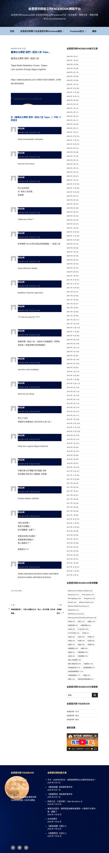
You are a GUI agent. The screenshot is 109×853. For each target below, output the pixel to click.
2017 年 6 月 (71, 495)
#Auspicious (73, 594)
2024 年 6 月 (71, 160)
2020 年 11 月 (71, 331)
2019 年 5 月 (71, 403)
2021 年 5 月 (71, 307)
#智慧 (91, 644)
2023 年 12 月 (71, 184)
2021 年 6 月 (71, 304)
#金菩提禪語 (74, 675)
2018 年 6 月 (71, 447)
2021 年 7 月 (71, 300)
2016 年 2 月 (71, 559)
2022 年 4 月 (71, 264)
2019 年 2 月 (71, 415)
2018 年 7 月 (71, 443)
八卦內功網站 (29, 800)
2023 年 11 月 (71, 188)
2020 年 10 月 (71, 335)
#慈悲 (81, 644)
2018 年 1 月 (71, 467)
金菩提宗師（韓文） (73, 719)
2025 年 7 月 (71, 108)
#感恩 (71, 644)
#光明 (71, 629)
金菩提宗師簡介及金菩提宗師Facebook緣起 (41, 31)
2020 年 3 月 (71, 363)
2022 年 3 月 (71, 268)
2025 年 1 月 (71, 132)
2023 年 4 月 (71, 216)
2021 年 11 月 (71, 284)
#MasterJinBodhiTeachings (78, 606)
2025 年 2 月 (71, 128)
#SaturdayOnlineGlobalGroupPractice (82, 617)
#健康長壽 (86, 625)
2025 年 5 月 (71, 116)
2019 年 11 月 (71, 379)
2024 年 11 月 (71, 140)
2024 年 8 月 (71, 152)
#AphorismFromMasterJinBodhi (80, 591)
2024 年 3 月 (71, 172)
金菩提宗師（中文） (73, 711)
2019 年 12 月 (71, 375)
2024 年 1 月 (71, 180)
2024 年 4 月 (71, 168)
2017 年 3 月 (71, 507)
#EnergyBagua (74, 598)
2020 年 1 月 (71, 371)
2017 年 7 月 (71, 491)
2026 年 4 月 (71, 72)
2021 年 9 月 (71, 292)
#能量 (71, 652)
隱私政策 (15, 797)
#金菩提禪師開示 (75, 671)
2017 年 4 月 (71, 503)
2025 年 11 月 (71, 92)
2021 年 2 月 (71, 320)
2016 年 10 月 (71, 527)
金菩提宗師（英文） (73, 715)
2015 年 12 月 (71, 567)
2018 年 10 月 (71, 431)
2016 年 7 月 (71, 539)
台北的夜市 (52, 818)
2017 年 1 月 (71, 515)
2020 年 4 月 (71, 359)
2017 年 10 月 (71, 479)
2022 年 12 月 (71, 232)
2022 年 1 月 (71, 276)
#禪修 (84, 648)
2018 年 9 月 (71, 435)
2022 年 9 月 (71, 244)
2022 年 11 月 (71, 236)
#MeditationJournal (76, 614)
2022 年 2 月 (71, 272)
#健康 (91, 621)
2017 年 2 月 (71, 511)
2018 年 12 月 (71, 423)
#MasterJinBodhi (86, 602)
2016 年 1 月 (71, 563)
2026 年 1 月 (71, 84)
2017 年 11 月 (71, 475)
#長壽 (86, 675)
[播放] (69, 749)
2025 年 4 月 (71, 120)
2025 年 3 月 (71, 124)
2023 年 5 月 (71, 212)
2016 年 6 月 (71, 543)
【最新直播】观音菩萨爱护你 (59, 786)
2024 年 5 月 (71, 164)
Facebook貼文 (77, 31)
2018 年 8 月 (71, 439)
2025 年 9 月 (71, 100)
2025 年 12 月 (71, 88)
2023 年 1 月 (71, 228)
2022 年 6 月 (71, 256)
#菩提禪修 (83, 652)
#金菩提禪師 (89, 667)
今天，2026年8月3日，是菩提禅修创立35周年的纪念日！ (71, 779)
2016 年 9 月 (71, 531)
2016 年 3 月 (71, 555)
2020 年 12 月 (71, 327)
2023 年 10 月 (71, 192)
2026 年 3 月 (71, 76)
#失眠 (91, 637)
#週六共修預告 (74, 660)
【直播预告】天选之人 (57, 833)
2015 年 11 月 (71, 571)
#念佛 (91, 641)
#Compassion (88, 594)
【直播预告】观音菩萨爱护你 (59, 794)
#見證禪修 (83, 656)
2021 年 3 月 (71, 315)
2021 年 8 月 (71, 296)
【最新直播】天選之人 (57, 826)
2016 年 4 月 (71, 551)
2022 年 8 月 (71, 248)
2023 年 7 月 (71, 204)
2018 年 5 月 (71, 451)
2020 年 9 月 (71, 339)
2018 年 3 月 (71, 459)
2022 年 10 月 (71, 240)
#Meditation (73, 610)
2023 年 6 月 (71, 208)
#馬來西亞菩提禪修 (86, 679)
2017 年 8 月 (71, 487)
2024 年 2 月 (71, 176)
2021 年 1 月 (71, 323)
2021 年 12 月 (71, 280)
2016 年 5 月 (71, 547)
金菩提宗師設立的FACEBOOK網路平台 (54, 9)
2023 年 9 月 (71, 196)
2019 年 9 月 (71, 387)
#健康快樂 (73, 625)
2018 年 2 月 (71, 463)
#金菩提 (88, 664)
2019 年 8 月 (71, 391)
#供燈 (71, 621)
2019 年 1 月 (71, 419)
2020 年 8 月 (71, 343)
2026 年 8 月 (71, 56)
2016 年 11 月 (71, 523)
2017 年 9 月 (71, 483)
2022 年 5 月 (71, 260)
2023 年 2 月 (71, 224)
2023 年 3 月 (71, 220)
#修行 (81, 621)
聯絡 (94, 31)
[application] (82, 742)
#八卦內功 (83, 629)
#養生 (71, 679)
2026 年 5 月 (71, 68)
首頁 (12, 31)
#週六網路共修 (74, 664)
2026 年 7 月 (71, 60)
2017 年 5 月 (71, 499)
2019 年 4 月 (71, 407)
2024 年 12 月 (71, 136)
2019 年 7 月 (71, 395)
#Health (72, 602)
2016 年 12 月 (71, 519)
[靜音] (92, 749)
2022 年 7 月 (71, 252)
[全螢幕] (95, 749)
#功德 (85, 633)
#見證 (71, 656)
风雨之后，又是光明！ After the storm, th (64, 801)
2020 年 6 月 (71, 351)
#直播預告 (73, 648)
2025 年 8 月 (71, 104)
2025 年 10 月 (71, 96)
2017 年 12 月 (71, 471)
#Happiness (89, 598)
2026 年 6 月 (71, 64)
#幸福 (71, 641)
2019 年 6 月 (71, 399)
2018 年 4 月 (71, 455)
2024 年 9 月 (71, 148)
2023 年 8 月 (71, 200)
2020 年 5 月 (71, 355)
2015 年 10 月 (71, 575)
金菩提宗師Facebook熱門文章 (28, 99)
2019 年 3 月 (71, 411)
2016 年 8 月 (71, 535)
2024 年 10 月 (71, 144)
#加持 (71, 637)
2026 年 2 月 (71, 80)
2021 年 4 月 (71, 312)
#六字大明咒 (73, 633)
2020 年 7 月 (71, 347)
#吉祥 (81, 637)
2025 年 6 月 (71, 112)
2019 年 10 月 (71, 383)
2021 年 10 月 (71, 288)
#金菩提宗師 (74, 667)
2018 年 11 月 (71, 427)
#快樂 (81, 641)
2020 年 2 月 (71, 367)
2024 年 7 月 (71, 156)
